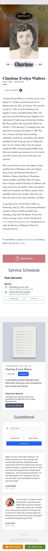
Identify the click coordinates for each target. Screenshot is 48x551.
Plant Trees (33, 299)
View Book (11, 374)
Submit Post (24, 443)
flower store (20, 243)
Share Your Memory (14, 405)
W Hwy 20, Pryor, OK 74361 (19, 294)
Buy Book (23, 374)
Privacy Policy (18, 541)
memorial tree (29, 239)
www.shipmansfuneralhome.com (16, 221)
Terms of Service (30, 541)
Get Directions (14, 299)
